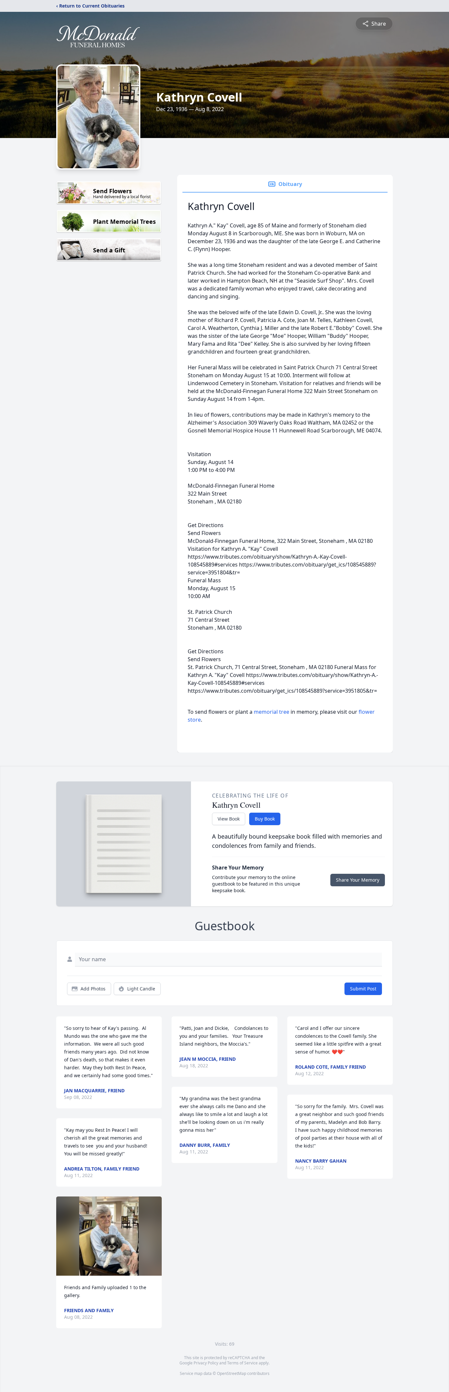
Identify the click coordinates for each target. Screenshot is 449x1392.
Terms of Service (242, 1363)
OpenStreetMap (231, 1373)
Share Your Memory (357, 880)
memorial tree (271, 711)
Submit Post (363, 989)
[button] (109, 1236)
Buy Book (265, 819)
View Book (229, 819)
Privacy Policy (206, 1363)
